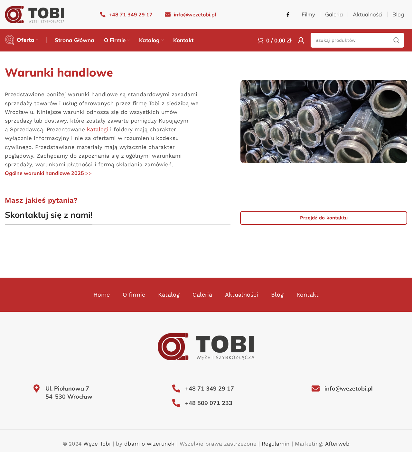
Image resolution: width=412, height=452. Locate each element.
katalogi (97, 129)
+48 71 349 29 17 (209, 388)
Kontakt (307, 294)
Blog (277, 294)
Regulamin (276, 443)
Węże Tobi (97, 443)
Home (101, 294)
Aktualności (241, 294)
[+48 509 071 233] (176, 403)
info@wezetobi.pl (348, 388)
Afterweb (337, 443)
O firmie (134, 294)
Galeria (202, 294)
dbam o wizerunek (149, 443)
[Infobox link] (126, 14)
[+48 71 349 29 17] (176, 388)
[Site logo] (34, 14)
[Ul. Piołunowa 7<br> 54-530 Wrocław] (37, 388)
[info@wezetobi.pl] (316, 388)
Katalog (169, 294)
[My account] (301, 40)
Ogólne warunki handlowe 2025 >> (48, 173)
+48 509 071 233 (208, 403)
